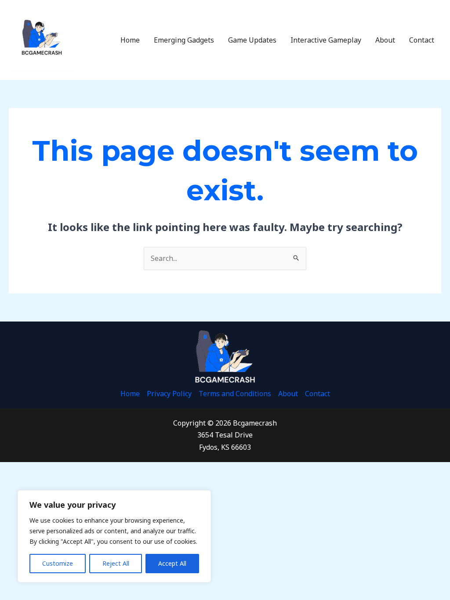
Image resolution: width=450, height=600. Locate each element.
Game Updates (252, 40)
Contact (421, 40)
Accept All (172, 563)
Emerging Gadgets (184, 40)
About (385, 40)
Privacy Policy (169, 393)
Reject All (115, 563)
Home (130, 40)
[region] (114, 536)
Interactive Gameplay (325, 40)
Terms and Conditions (235, 393)
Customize (57, 563)
